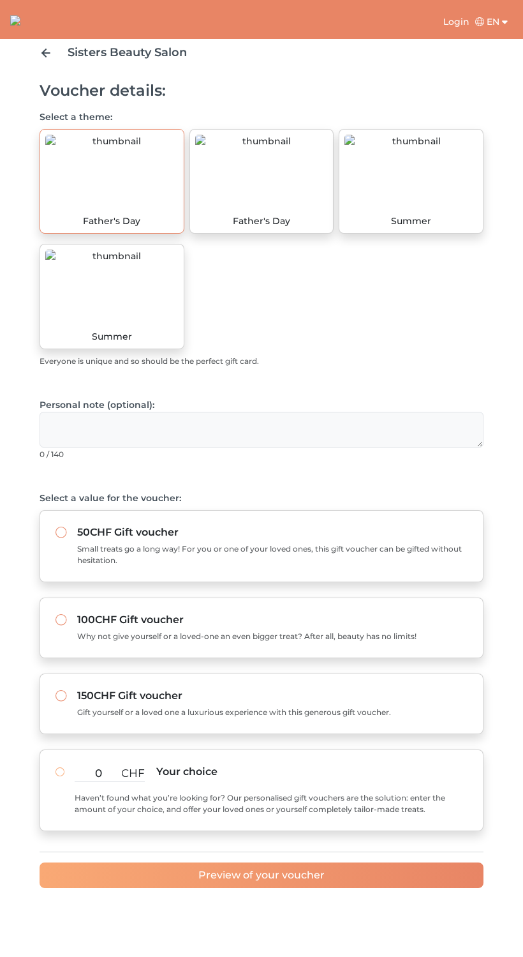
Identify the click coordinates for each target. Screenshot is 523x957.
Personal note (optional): (97, 405)
